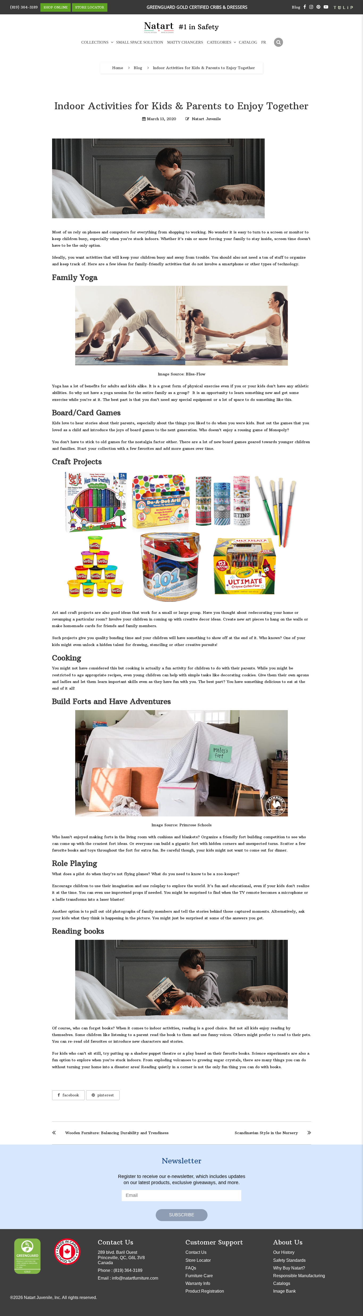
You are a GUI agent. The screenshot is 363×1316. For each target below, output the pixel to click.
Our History (283, 1252)
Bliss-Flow (195, 374)
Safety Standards (289, 1260)
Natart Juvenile (206, 118)
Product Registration (204, 1291)
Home (117, 68)
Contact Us (195, 1252)
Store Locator (89, 7)
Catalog (248, 42)
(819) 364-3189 (24, 7)
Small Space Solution (139, 42)
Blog (296, 7)
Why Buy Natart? (289, 1268)
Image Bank (284, 1291)
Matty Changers (185, 42)
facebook (70, 1095)
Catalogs (281, 1283)
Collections (94, 42)
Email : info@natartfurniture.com (128, 1278)
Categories (219, 42)
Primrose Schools (195, 825)
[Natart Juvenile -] (159, 27)
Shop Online (55, 7)
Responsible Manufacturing (299, 1275)
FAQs (190, 1268)
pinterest (106, 1095)
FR (263, 42)
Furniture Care (199, 1275)
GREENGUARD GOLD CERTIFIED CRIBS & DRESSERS (197, 7)
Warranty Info (197, 1283)
